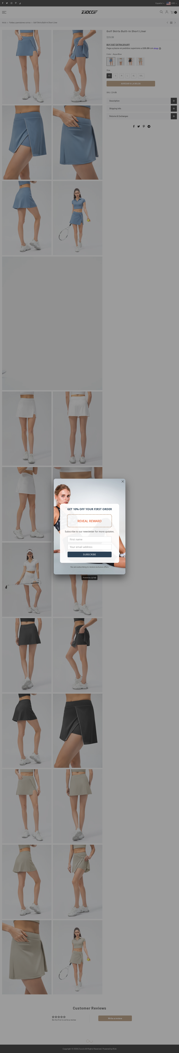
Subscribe (89, 554)
